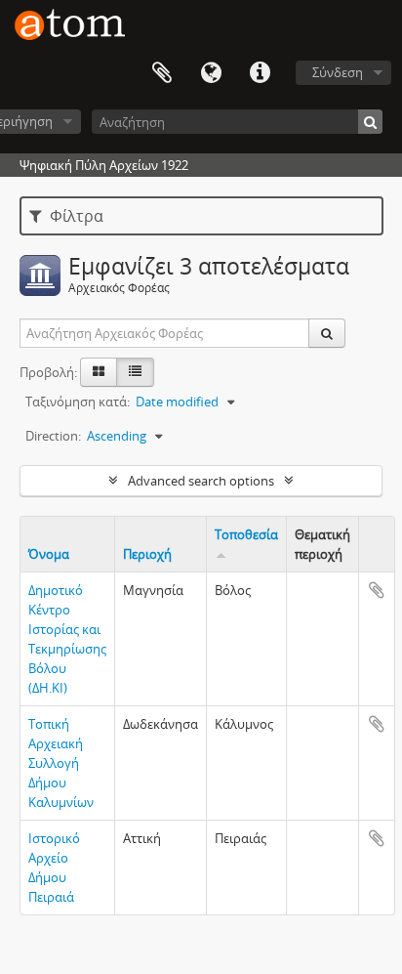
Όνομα (48, 554)
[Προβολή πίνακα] (135, 372)
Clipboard (162, 73)
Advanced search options (201, 480)
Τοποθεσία (246, 534)
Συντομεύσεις (259, 73)
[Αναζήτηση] (370, 121)
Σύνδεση (337, 72)
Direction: (53, 436)
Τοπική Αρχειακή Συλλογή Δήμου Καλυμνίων (61, 763)
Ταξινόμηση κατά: (77, 401)
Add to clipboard (376, 590)
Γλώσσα (210, 73)
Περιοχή (147, 554)
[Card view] (98, 372)
